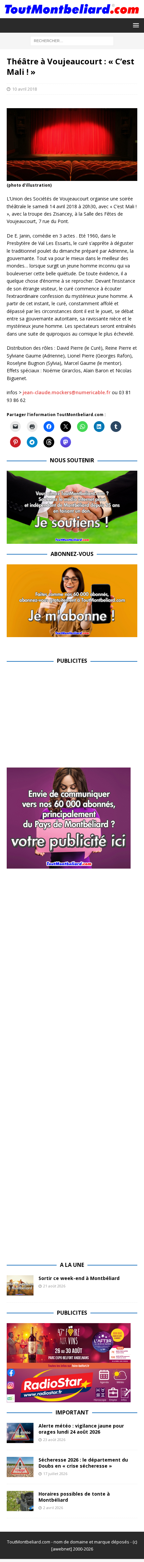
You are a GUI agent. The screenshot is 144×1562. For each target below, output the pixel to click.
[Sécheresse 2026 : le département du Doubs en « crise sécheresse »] (20, 1467)
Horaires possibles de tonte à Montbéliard (74, 1497)
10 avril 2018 (24, 89)
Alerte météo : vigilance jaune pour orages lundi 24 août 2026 (81, 1429)
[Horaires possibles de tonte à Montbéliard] (20, 1501)
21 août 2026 (54, 1285)
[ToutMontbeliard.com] (72, 14)
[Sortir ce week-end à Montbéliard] (20, 1285)
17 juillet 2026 (55, 1473)
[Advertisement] (63, 718)
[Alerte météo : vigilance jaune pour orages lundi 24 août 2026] (20, 1433)
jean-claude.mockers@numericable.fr (67, 392)
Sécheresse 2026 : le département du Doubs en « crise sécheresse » (83, 1463)
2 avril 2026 (53, 1507)
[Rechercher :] (72, 40)
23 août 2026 (54, 1439)
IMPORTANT (72, 1412)
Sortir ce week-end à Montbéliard (79, 1278)
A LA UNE (72, 1265)
